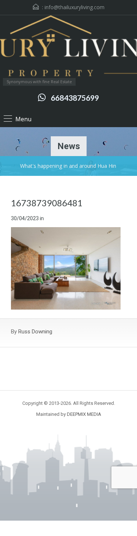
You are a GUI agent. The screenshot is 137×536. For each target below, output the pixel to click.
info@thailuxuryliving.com (74, 7)
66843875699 (75, 97)
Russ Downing (35, 331)
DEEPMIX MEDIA (84, 414)
